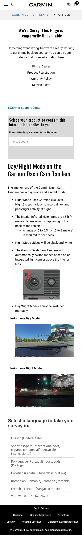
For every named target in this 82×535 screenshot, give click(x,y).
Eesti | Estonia (41, 508)
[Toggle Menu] (2, 4)
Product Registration (41, 72)
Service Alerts (41, 85)
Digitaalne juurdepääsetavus (63, 521)
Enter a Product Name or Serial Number (33, 132)
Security (10, 521)
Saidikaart (18, 515)
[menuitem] (11, 5)
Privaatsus (63, 515)
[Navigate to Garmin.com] (41, 5)
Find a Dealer (41, 66)
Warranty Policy (41, 78)
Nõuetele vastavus (32, 521)
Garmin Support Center (31, 14)
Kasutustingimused (40, 515)
